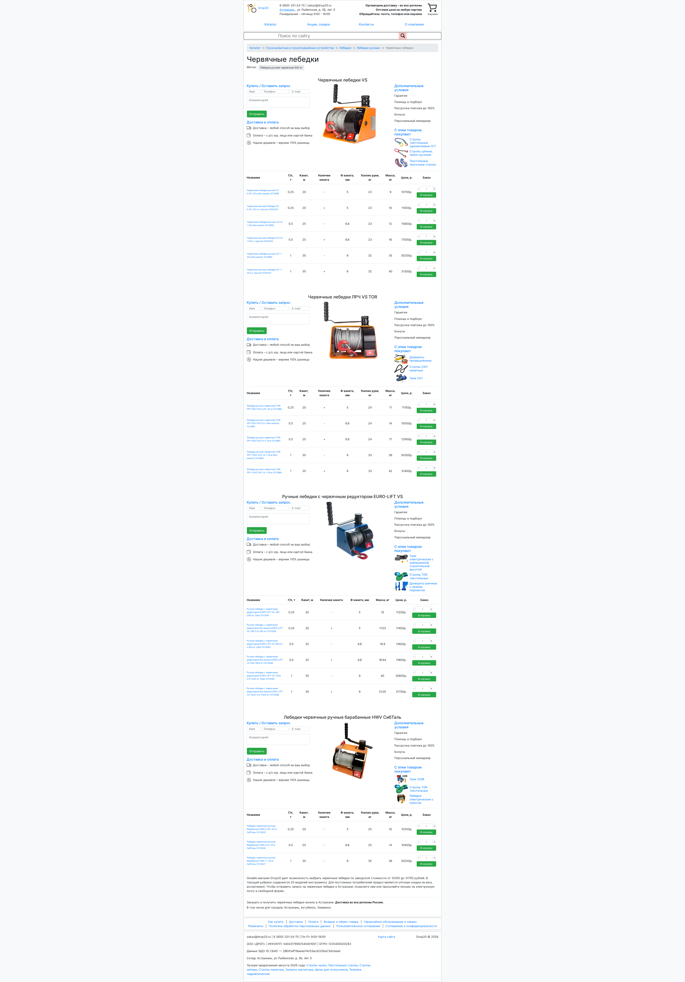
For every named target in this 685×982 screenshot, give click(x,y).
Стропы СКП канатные (419, 368)
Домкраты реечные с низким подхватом (423, 587)
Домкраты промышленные (421, 359)
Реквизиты (255, 926)
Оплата (313, 921)
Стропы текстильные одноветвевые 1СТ (423, 143)
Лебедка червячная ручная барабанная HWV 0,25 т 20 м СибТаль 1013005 (262, 829)
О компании (414, 24)
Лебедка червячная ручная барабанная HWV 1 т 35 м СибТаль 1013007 (261, 860)
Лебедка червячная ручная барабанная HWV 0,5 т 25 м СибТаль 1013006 (261, 844)
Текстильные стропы (343, 965)
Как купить (276, 921)
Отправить (256, 114)
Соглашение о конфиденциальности (411, 926)
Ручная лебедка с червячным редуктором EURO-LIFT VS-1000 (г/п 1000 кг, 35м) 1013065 (264, 675)
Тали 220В (417, 779)
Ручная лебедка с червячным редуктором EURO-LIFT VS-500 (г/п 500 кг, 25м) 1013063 (265, 643)
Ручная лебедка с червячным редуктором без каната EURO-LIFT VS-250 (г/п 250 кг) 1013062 (265, 628)
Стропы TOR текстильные (419, 576)
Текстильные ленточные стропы (423, 162)
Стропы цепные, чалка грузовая (421, 153)
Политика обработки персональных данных (300, 926)
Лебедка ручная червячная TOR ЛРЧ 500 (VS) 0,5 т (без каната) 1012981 (263, 423)
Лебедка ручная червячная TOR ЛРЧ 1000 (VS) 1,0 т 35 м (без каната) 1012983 (263, 455)
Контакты (366, 24)
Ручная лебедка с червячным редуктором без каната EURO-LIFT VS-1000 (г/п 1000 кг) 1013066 (265, 691)
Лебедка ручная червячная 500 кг (281, 67)
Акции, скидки (318, 24)
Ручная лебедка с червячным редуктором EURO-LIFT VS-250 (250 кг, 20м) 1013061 (263, 612)
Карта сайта (386, 936)
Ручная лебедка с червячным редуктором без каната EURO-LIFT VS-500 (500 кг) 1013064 (265, 659)
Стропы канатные (271, 969)
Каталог (270, 24)
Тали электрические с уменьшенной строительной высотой (421, 562)
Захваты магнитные (299, 969)
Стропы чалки (316, 965)
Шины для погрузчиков (331, 969)
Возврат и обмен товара (341, 921)
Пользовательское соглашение (358, 926)
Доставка (296, 921)
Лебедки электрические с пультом (421, 799)
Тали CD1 (416, 378)
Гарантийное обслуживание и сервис (390, 921)
